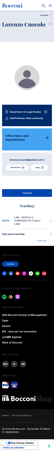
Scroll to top (42, 241)
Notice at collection (13, 447)
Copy (37, 167)
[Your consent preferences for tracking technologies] (49, 446)
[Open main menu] (50, 6)
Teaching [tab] (27, 193)
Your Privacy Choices (22, 442)
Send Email (16, 167)
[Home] (12, 5)
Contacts (44, 15)
